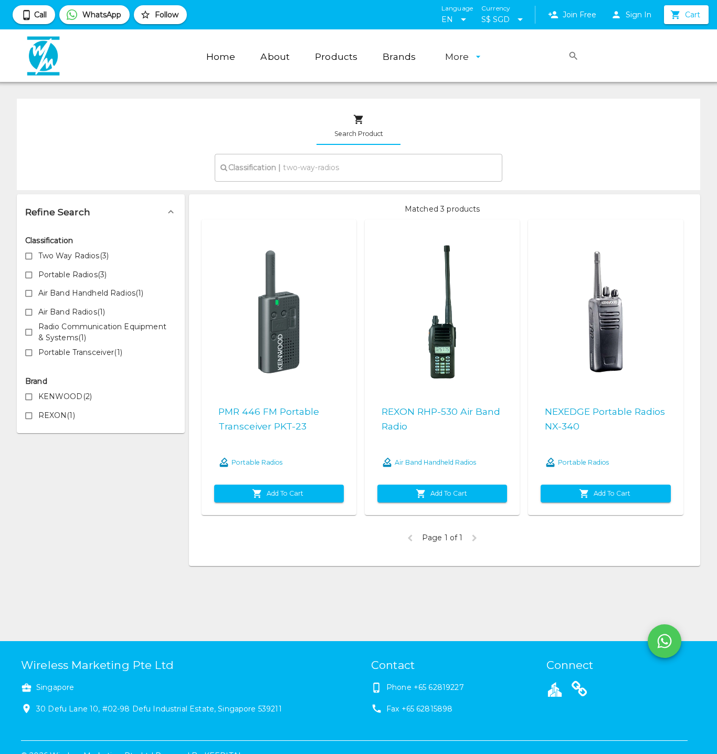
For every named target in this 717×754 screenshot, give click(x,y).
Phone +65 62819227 (425, 687)
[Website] (579, 690)
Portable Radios (256, 462)
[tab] (358, 126)
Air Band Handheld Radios (435, 462)
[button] (101, 212)
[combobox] (358, 167)
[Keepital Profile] (554, 689)
